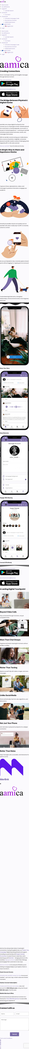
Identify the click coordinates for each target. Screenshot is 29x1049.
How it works (5, 5)
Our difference (6, 7)
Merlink (4, 779)
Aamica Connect (4, 965)
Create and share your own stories (9, 986)
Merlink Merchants (10, 22)
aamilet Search (9, 10)
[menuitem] (12, 24)
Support (4, 9)
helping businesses (10, 960)
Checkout (4, 16)
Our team (7, 14)
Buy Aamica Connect (11, 20)
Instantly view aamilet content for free (10, 975)
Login (3, 28)
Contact (4, 12)
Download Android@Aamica (8, 89)
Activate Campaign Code (12, 18)
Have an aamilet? (5, 146)
